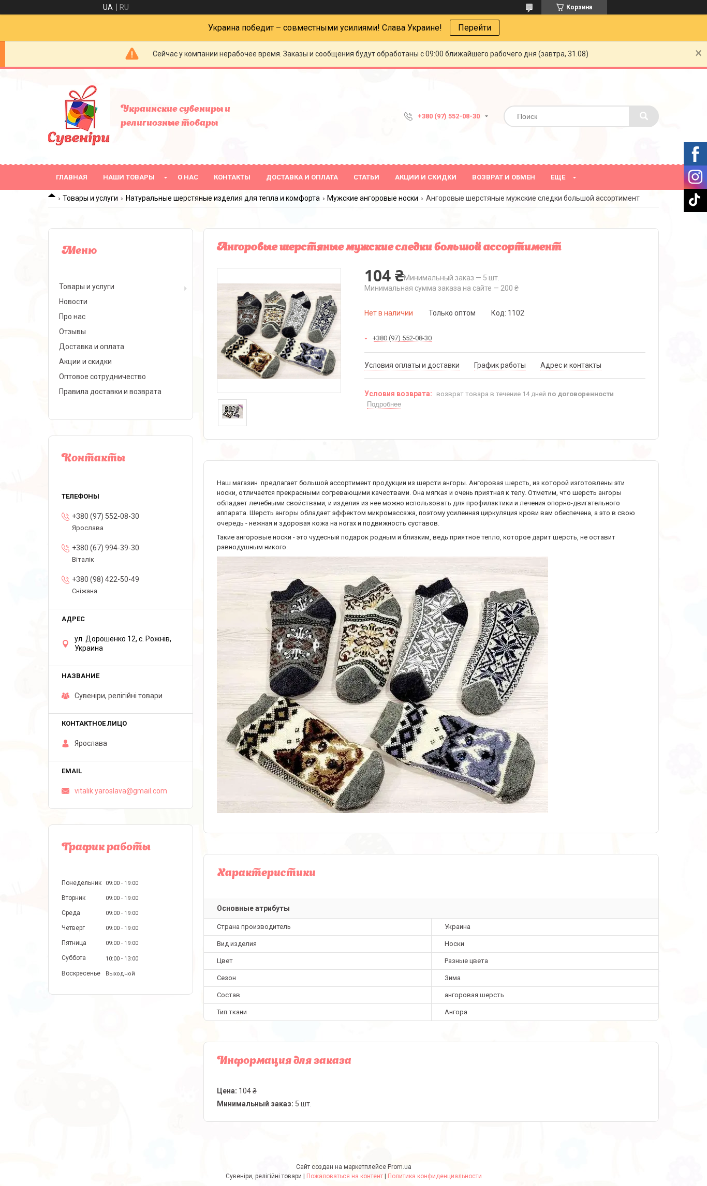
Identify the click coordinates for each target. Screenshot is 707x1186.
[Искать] (644, 116)
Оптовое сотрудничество (102, 376)
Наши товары (129, 177)
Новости (73, 301)
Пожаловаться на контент (344, 1176)
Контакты (232, 177)
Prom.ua (399, 1166)
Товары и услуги (90, 198)
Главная (71, 177)
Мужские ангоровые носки (372, 198)
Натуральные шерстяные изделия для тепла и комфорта (223, 198)
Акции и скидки (425, 177)
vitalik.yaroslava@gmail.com (121, 791)
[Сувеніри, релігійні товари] (79, 116)
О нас (188, 177)
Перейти (474, 28)
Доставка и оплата (302, 177)
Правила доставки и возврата (110, 391)
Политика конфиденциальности (435, 1176)
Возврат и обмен (503, 177)
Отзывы (72, 331)
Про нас (72, 316)
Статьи (366, 177)
